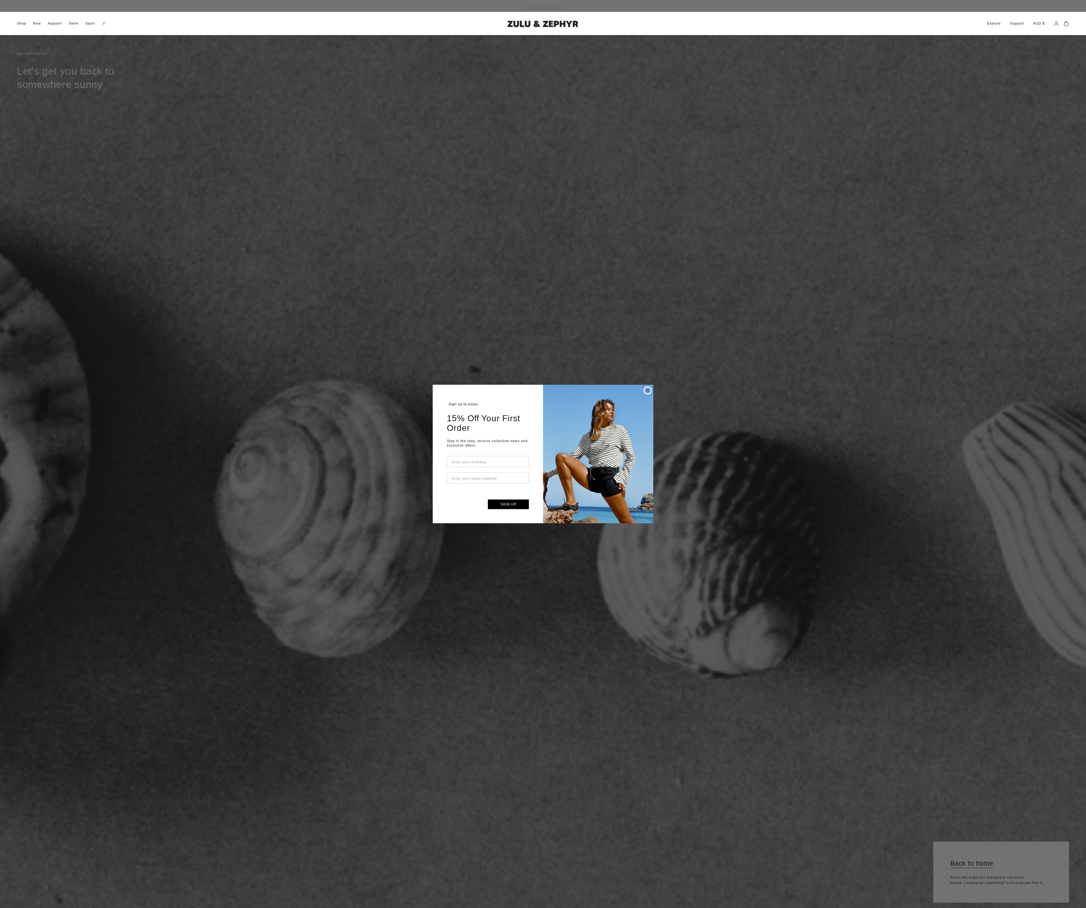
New (37, 23)
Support (1017, 23)
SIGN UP (508, 504)
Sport (90, 23)
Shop (21, 23)
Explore (994, 23)
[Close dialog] (647, 390)
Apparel (55, 23)
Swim (73, 23)
